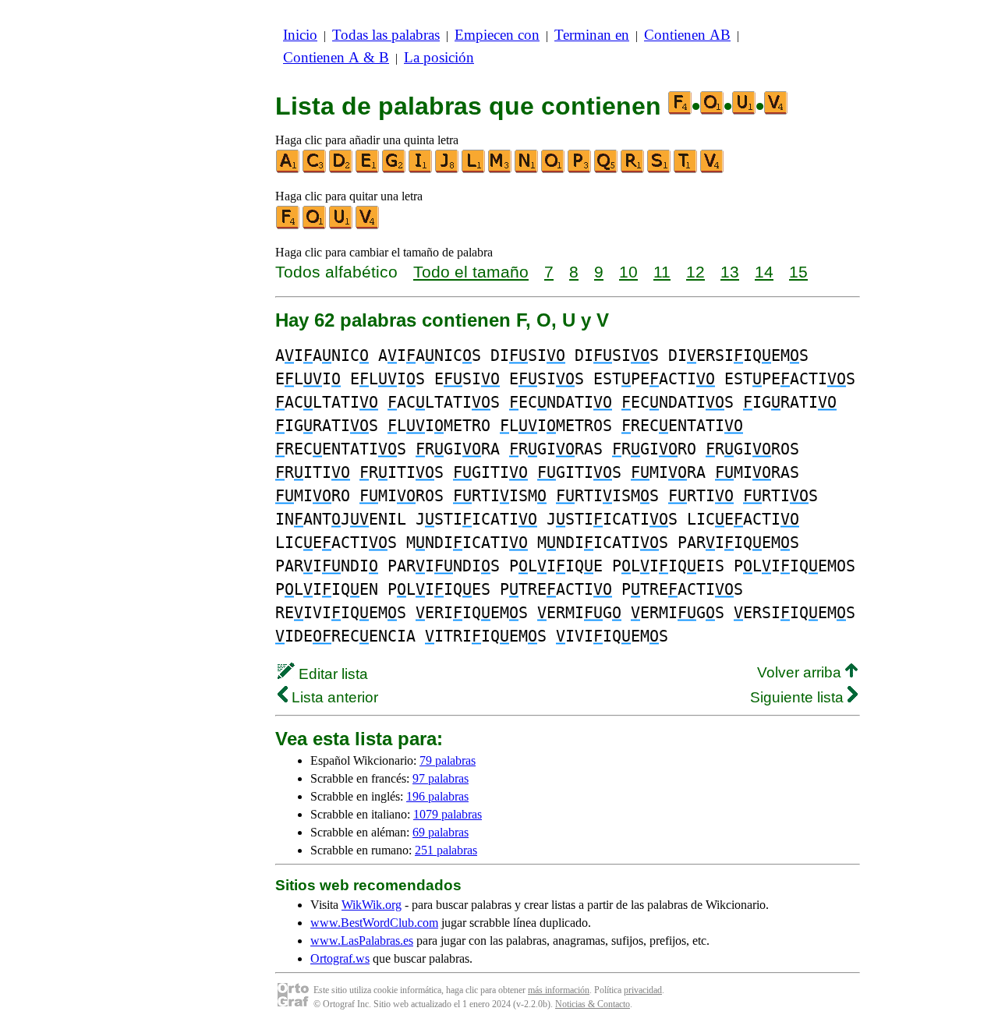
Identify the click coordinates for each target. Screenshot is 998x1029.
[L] (474, 169)
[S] (659, 169)
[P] (580, 169)
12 (695, 272)
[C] (315, 169)
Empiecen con (497, 35)
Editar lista (331, 674)
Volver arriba (801, 672)
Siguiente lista (799, 697)
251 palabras (446, 850)
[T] (686, 169)
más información (558, 990)
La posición (439, 57)
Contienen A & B (336, 57)
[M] (500, 169)
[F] (288, 225)
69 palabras (440, 832)
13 (729, 272)
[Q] (606, 169)
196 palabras (437, 796)
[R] (633, 169)
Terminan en (591, 35)
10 (628, 272)
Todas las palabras (386, 35)
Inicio (300, 35)
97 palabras (440, 778)
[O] (553, 169)
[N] (527, 169)
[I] (421, 169)
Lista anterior (333, 697)
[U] (341, 225)
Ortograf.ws (340, 958)
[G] (394, 169)
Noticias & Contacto (592, 1004)
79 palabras (447, 760)
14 (764, 272)
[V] (712, 169)
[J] (447, 169)
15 (798, 272)
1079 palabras (447, 814)
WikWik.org (372, 904)
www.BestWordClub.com (374, 922)
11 (662, 272)
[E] (368, 169)
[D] (341, 169)
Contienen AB (687, 35)
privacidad (643, 990)
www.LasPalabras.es (361, 940)
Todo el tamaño (471, 272)
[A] (288, 169)
